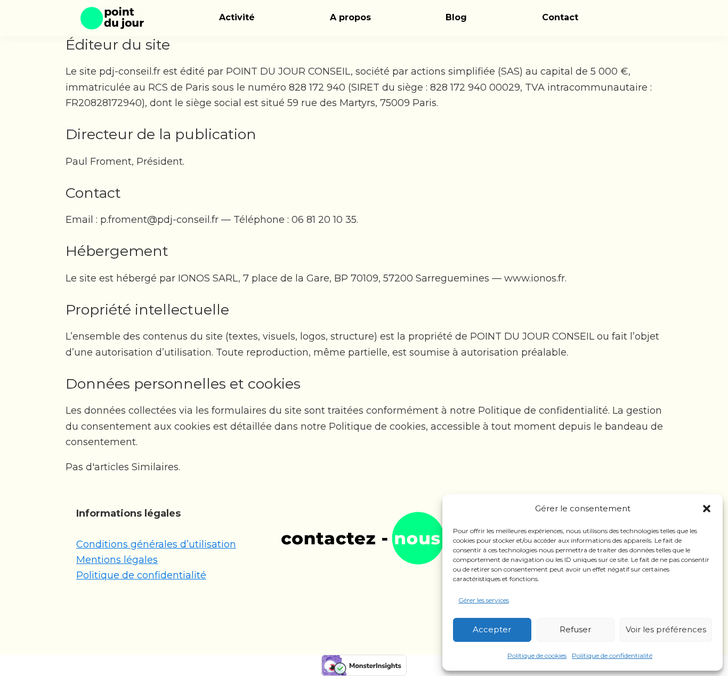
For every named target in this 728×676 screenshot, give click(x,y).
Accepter (492, 629)
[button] (706, 508)
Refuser (575, 629)
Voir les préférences (666, 629)
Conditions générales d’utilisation (156, 544)
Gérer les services (483, 600)
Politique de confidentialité (612, 655)
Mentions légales (117, 560)
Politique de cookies (537, 655)
